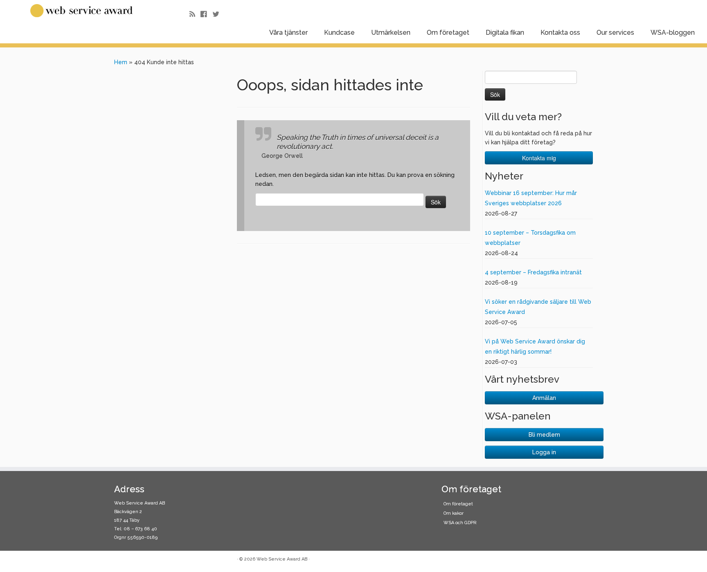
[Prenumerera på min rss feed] (194, 14)
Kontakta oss (560, 32)
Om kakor (454, 513)
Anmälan (544, 398)
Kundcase (339, 32)
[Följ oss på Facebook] (206, 14)
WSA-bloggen (673, 32)
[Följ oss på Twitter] (218, 14)
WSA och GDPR (460, 522)
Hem (120, 62)
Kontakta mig (539, 158)
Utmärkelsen (390, 32)
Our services (615, 32)
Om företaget (448, 32)
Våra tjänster (288, 32)
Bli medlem (544, 434)
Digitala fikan (505, 32)
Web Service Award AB (282, 559)
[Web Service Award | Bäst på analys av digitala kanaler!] (81, 10)
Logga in (544, 452)
